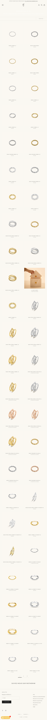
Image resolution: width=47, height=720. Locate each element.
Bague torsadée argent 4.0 (34, 181)
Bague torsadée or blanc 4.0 (12, 480)
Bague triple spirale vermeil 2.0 (12, 344)
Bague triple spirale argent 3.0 (34, 344)
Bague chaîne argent (34, 45)
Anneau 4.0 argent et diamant (35, 589)
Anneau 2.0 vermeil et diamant (12, 589)
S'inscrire (6, 701)
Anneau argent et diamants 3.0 (12, 507)
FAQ (34, 694)
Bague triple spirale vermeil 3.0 (12, 371)
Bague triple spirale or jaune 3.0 (12, 453)
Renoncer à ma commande (38, 698)
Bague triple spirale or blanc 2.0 (34, 371)
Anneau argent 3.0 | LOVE (12, 670)
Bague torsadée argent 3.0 (12, 154)
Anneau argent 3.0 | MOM (35, 670)
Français (26, 714)
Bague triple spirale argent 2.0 (34, 317)
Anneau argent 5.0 (34, 208)
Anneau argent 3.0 (12, 127)
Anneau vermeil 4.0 (12, 208)
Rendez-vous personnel (37, 700)
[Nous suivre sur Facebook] (2, 710)
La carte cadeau (34, 290)
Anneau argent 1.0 (12, 45)
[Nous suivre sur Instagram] (5, 710)
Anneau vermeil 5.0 (12, 317)
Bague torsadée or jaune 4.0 (34, 453)
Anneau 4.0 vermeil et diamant (12, 616)
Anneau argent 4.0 (12, 181)
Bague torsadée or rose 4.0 (34, 480)
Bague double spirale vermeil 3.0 (12, 290)
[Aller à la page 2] (27, 676)
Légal (34, 706)
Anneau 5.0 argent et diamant (35, 616)
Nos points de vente (37, 702)
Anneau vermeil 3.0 (34, 127)
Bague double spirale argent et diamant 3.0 (35, 507)
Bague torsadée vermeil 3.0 (34, 154)
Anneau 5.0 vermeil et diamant (12, 643)
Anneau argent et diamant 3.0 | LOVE (34, 643)
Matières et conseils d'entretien (39, 696)
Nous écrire (35, 704)
